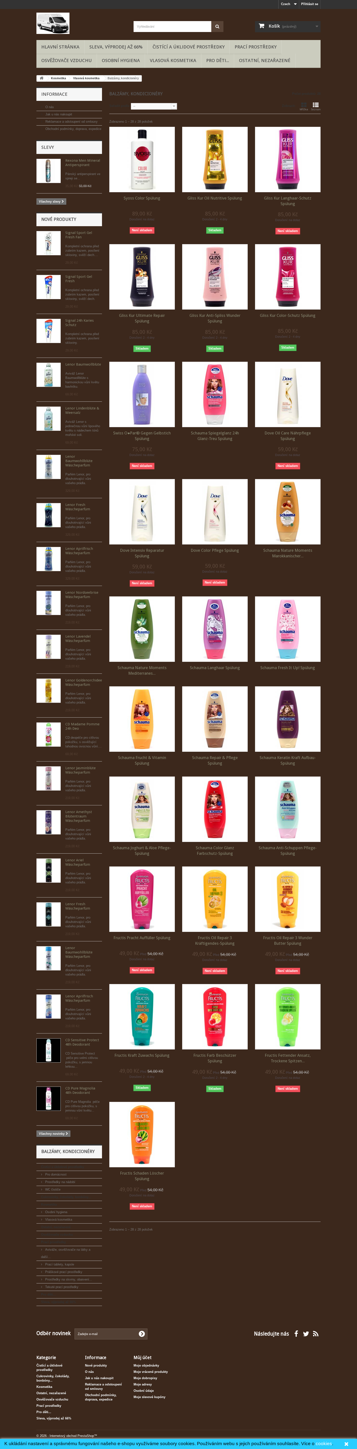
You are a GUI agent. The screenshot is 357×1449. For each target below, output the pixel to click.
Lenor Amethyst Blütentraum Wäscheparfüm (78, 816)
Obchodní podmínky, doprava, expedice (72, 129)
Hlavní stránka (60, 47)
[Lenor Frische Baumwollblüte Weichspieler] (48, 375)
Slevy (47, 147)
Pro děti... (217, 60)
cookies (324, 1443)
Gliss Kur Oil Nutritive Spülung (214, 198)
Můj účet (143, 1357)
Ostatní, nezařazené (264, 60)
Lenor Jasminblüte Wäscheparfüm (80, 770)
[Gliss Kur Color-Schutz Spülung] (287, 277)
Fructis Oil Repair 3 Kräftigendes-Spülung (215, 940)
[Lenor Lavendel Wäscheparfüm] (48, 647)
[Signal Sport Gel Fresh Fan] (48, 243)
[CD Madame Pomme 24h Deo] (48, 734)
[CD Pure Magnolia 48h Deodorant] (48, 1099)
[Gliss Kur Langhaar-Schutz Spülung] (287, 159)
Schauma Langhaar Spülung (215, 667)
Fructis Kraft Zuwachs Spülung (142, 1055)
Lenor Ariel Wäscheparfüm (77, 862)
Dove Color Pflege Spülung (215, 550)
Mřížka (304, 109)
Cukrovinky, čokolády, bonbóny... (66, 1197)
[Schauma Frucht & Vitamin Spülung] (142, 719)
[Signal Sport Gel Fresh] (48, 287)
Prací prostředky (256, 47)
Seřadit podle (119, 106)
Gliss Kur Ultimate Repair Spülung (142, 318)
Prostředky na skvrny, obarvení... (68, 1279)
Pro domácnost (55, 1174)
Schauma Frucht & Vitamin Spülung (142, 760)
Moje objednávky (146, 1365)
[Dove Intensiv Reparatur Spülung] (142, 511)
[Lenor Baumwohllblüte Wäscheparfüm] (48, 467)
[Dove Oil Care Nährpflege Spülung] (287, 394)
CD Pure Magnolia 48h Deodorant (80, 1090)
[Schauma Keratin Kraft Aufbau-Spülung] (287, 719)
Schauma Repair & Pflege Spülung (215, 760)
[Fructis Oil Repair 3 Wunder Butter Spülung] (287, 899)
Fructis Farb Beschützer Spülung (214, 1058)
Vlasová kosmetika (173, 60)
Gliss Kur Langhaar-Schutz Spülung (287, 201)
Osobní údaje (144, 1391)
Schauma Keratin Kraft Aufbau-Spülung (288, 760)
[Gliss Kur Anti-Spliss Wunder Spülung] (215, 277)
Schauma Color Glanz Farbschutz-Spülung (215, 850)
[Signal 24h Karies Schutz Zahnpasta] (48, 331)
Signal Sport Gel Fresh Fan (78, 235)
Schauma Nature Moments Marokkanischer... (287, 553)
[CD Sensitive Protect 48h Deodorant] (48, 1050)
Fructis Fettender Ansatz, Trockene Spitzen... (288, 1058)
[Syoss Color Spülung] (142, 159)
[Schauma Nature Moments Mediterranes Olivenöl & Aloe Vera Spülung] (142, 629)
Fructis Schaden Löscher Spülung (142, 1176)
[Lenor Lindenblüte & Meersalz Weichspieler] (48, 419)
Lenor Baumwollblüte (83, 364)
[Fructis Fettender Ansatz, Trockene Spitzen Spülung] (287, 1016)
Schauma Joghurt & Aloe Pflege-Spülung (142, 850)
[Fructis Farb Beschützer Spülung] (215, 1016)
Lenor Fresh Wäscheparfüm (77, 507)
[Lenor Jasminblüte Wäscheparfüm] (48, 778)
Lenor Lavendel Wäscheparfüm (78, 638)
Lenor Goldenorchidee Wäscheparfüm (83, 682)
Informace (54, 94)
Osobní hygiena (121, 60)
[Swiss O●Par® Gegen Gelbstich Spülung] (142, 394)
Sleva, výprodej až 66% (116, 47)
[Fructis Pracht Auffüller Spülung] (142, 899)
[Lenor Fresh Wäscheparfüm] (48, 515)
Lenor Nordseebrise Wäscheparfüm (81, 594)
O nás (49, 107)
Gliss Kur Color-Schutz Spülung (287, 315)
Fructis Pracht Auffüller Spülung (141, 937)
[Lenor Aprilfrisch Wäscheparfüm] (48, 559)
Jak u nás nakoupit (58, 114)
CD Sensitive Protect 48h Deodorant (82, 1042)
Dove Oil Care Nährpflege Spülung (287, 436)
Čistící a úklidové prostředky (189, 47)
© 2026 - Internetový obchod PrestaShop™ (66, 1436)
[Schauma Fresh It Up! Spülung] (287, 629)
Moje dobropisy (145, 1378)
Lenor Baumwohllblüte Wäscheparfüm (79, 460)
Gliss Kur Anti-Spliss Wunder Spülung (214, 318)
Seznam (316, 109)
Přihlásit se (309, 4)
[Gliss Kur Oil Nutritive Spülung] (215, 159)
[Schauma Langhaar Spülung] (215, 629)
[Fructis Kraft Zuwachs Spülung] (142, 1016)
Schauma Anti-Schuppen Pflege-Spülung (288, 850)
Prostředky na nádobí (59, 1182)
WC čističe (52, 1189)
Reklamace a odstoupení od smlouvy (71, 121)
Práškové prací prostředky (63, 1272)
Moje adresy (143, 1384)
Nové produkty (58, 219)
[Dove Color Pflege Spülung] (215, 511)
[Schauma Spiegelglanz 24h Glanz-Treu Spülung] (215, 394)
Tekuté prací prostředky (61, 1287)
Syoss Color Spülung (142, 198)
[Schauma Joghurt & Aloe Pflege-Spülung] (142, 809)
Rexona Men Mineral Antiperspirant (82, 162)
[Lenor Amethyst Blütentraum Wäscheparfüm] (48, 822)
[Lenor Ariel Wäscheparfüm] (48, 870)
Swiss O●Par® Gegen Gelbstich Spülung (142, 436)
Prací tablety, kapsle (59, 1264)
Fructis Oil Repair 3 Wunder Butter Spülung (287, 940)
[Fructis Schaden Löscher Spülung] (142, 1134)
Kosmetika (49, 1204)
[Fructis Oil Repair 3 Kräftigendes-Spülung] (215, 899)
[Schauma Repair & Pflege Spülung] (215, 719)
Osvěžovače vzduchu (66, 60)
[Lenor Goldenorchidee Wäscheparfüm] (48, 691)
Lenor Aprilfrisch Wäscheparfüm (79, 550)
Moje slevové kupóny (149, 1397)
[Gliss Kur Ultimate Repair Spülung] (142, 277)
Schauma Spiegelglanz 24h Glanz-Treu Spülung (215, 436)
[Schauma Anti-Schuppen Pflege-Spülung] (287, 809)
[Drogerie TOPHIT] (81, 23)
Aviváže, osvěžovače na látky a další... (65, 1253)
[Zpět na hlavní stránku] (41, 78)
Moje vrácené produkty (151, 1372)
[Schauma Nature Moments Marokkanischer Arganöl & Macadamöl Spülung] (287, 511)
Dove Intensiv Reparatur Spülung (142, 553)
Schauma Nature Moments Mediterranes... (142, 670)
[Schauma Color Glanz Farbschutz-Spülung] (215, 809)
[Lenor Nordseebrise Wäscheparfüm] (48, 603)
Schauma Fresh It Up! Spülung (287, 667)
